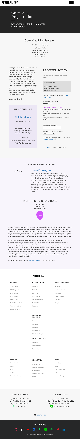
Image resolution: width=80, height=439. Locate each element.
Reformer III (36, 330)
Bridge (57, 303)
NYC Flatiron (14, 293)
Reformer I (35, 324)
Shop (34, 376)
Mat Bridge (35, 303)
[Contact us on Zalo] (64, 429)
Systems (57, 299)
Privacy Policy (59, 376)
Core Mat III (36, 296)
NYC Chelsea (14, 296)
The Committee (60, 369)
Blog (11, 369)
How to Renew (37, 345)
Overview (35, 286)
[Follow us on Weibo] (58, 429)
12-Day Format (59, 296)
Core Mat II (35, 293)
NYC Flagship (14, 290)
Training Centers (15, 306)
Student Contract (48, 139)
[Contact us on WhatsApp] (40, 429)
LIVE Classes (14, 286)
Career (12, 372)
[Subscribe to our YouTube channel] (28, 429)
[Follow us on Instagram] (16, 429)
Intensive (58, 293)
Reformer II (35, 327)
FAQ (56, 372)
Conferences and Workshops (38, 369)
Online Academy (37, 299)
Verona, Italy (14, 299)
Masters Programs (38, 373)
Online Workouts (15, 376)
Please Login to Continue (60, 147)
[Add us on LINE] (45, 429)
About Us (58, 363)
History (57, 366)
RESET (49, 147)
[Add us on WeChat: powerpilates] (52, 429)
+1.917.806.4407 (21, 406)
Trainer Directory (37, 364)
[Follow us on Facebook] (34, 429)
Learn (12, 366)
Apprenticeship (60, 290)
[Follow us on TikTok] (22, 429)
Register (35, 306)
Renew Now (36, 349)
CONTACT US (41, 415)
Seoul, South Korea (16, 303)
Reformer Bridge (37, 334)
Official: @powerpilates (62, 406)
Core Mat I (35, 290)
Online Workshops (16, 363)
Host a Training (15, 309)
